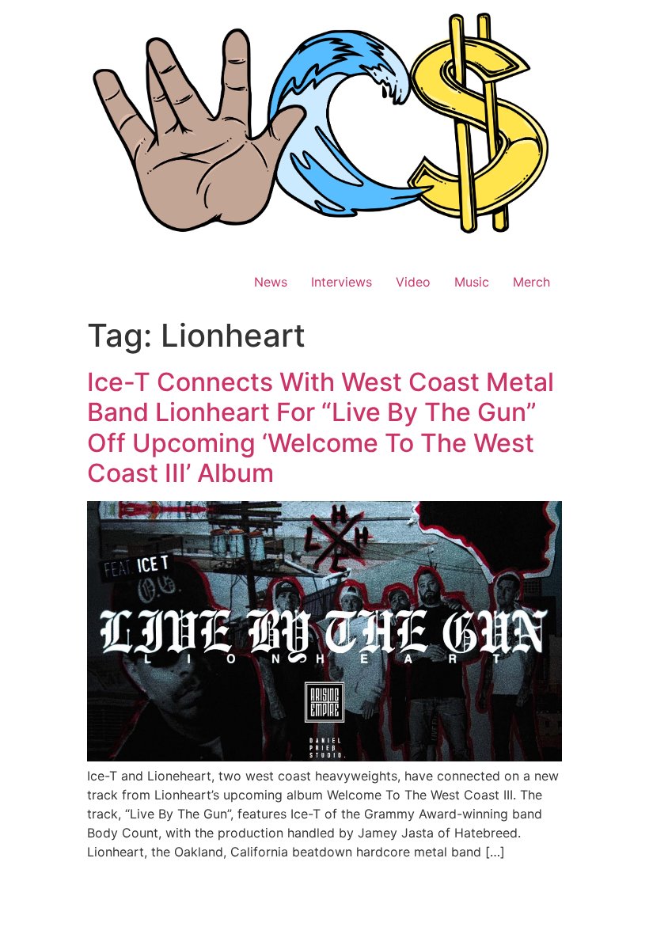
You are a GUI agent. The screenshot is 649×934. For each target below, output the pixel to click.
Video (413, 282)
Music (471, 282)
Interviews (341, 282)
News (270, 282)
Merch (531, 282)
